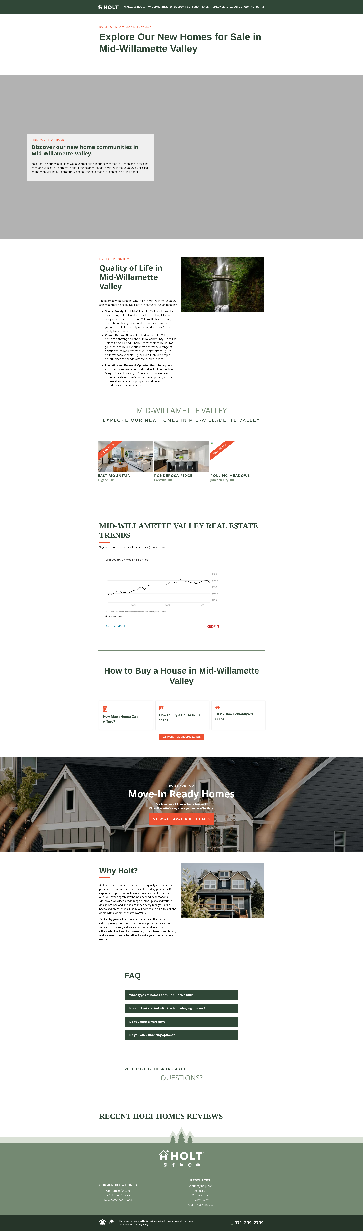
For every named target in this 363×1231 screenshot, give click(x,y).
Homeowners (219, 7)
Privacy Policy (200, 1200)
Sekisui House (125, 1224)
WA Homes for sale (118, 1195)
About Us (236, 7)
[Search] (262, 7)
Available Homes (134, 7)
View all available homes (181, 818)
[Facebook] (173, 1165)
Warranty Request (200, 1186)
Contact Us (251, 7)
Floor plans (200, 7)
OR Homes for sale (118, 1190)
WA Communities (158, 7)
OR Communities (180, 7)
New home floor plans (118, 1200)
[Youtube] (198, 1165)
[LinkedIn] (181, 1165)
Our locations (200, 1195)
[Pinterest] (189, 1165)
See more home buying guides (182, 736)
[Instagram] (165, 1165)
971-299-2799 (249, 1222)
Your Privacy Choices (200, 1204)
